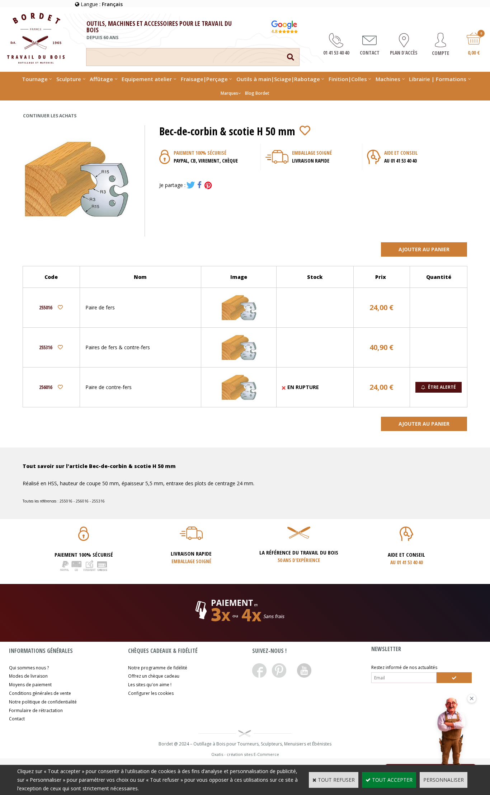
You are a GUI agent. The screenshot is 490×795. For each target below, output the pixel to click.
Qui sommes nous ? (29, 668)
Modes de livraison (28, 676)
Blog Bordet (257, 93)
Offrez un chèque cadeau (153, 676)
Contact (17, 719)
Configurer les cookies (151, 693)
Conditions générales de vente (40, 693)
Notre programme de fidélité (157, 668)
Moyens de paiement (30, 685)
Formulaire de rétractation (36, 710)
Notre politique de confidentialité (43, 702)
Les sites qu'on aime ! (149, 685)
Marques (229, 93)
